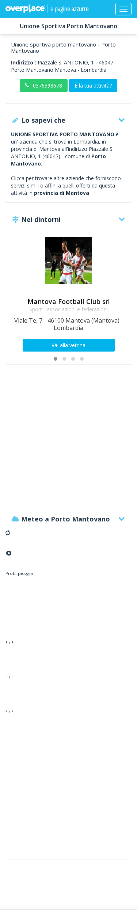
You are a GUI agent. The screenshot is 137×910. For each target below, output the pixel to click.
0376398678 (47, 85)
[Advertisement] (68, 440)
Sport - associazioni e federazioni (68, 309)
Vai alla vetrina (68, 345)
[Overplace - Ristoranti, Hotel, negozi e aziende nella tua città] (47, 9)
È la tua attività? (93, 85)
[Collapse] (123, 9)
